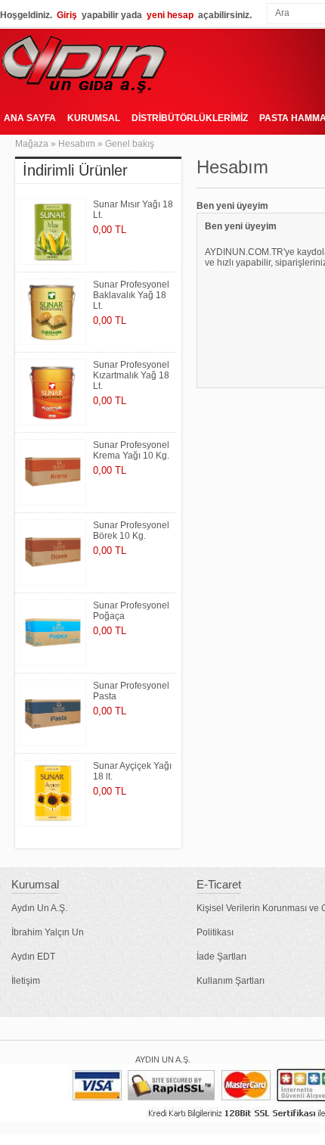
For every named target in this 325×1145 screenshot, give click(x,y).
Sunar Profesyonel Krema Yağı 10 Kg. (131, 450)
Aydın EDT (33, 956)
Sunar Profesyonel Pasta (131, 691)
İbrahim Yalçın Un (47, 932)
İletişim (25, 980)
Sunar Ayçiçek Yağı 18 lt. (132, 771)
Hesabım (76, 143)
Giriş (67, 15)
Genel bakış (129, 143)
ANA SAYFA (30, 118)
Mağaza (31, 143)
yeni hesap (170, 15)
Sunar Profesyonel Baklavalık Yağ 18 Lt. (131, 295)
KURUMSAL (93, 118)
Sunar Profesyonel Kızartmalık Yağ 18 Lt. (131, 375)
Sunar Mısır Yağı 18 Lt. (133, 209)
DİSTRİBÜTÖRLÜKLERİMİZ (190, 118)
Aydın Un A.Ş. (39, 908)
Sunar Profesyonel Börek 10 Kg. (131, 530)
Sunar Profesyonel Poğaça (131, 610)
